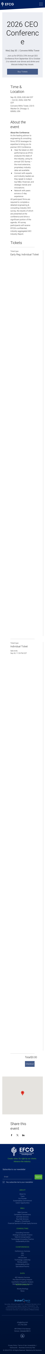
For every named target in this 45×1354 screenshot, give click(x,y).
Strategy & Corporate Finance (22, 1235)
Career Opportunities (23, 1203)
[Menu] (41, 4)
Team (23, 1196)
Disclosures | (14, 1348)
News (22, 1291)
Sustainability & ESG (22, 1264)
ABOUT (22, 1190)
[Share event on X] (17, 1135)
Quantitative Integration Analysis (22, 1282)
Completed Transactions (22, 1214)
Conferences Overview (22, 1251)
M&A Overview (22, 1212)
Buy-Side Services (22, 1219)
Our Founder (22, 1198)
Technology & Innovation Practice (22, 1239)
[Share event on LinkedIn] (23, 1135)
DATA (22, 1273)
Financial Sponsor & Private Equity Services (22, 1223)
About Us (22, 1194)
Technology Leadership (22, 1260)
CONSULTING (22, 1228)
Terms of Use (22, 1345)
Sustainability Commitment (22, 1200)
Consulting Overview (22, 1232)
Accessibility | (32, 1345)
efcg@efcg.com (22, 1322)
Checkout (30, 1063)
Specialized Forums (22, 1266)
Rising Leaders (22, 1262)
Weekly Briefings (22, 1289)
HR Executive (22, 1257)
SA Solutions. (37, 1350)
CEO (22, 1253)
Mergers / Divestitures (22, 1221)
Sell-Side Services (22, 1217)
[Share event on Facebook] (11, 1135)
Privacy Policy (12, 1345)
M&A (22, 1208)
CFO (22, 1255)
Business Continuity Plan (27, 1348)
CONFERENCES (22, 1247)
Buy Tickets (22, 71)
